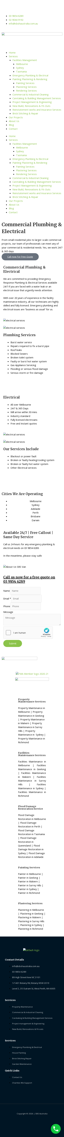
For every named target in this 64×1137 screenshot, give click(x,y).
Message (8, 612)
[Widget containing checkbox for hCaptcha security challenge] (28, 632)
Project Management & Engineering (32, 102)
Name (6, 590)
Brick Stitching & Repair (25, 113)
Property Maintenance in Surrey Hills (30, 727)
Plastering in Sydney (31, 925)
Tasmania (21, 71)
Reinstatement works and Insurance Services (36, 109)
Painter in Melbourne (29, 874)
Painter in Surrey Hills (29, 885)
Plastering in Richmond (30, 928)
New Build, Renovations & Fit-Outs (31, 106)
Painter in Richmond (29, 892)
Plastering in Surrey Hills (31, 921)
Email (7, 598)
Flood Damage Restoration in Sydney (30, 849)
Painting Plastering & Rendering (29, 79)
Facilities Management (24, 60)
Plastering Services (26, 86)
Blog (11, 124)
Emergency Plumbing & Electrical (30, 75)
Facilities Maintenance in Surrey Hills (32, 780)
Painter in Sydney (27, 889)
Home (12, 52)
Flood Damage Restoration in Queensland (27, 841)
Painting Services (25, 83)
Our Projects (16, 117)
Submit (12, 643)
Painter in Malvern (28, 881)
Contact (13, 128)
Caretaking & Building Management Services (36, 98)
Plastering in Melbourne (31, 909)
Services (13, 56)
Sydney (20, 67)
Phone (6, 606)
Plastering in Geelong (31, 913)
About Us (14, 121)
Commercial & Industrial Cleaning (30, 94)
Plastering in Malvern (29, 917)
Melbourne (22, 64)
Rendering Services (26, 90)
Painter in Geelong (28, 877)
